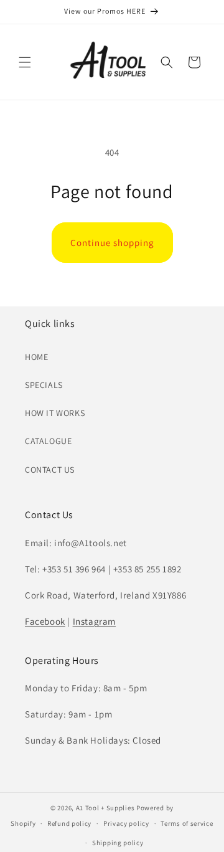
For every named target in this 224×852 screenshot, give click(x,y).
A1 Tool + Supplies (105, 807)
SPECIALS (44, 385)
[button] (25, 62)
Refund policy (69, 823)
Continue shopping (112, 243)
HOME (36, 356)
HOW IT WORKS (55, 413)
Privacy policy (126, 823)
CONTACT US (50, 469)
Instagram (94, 621)
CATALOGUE (48, 441)
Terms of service (187, 823)
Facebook (45, 621)
